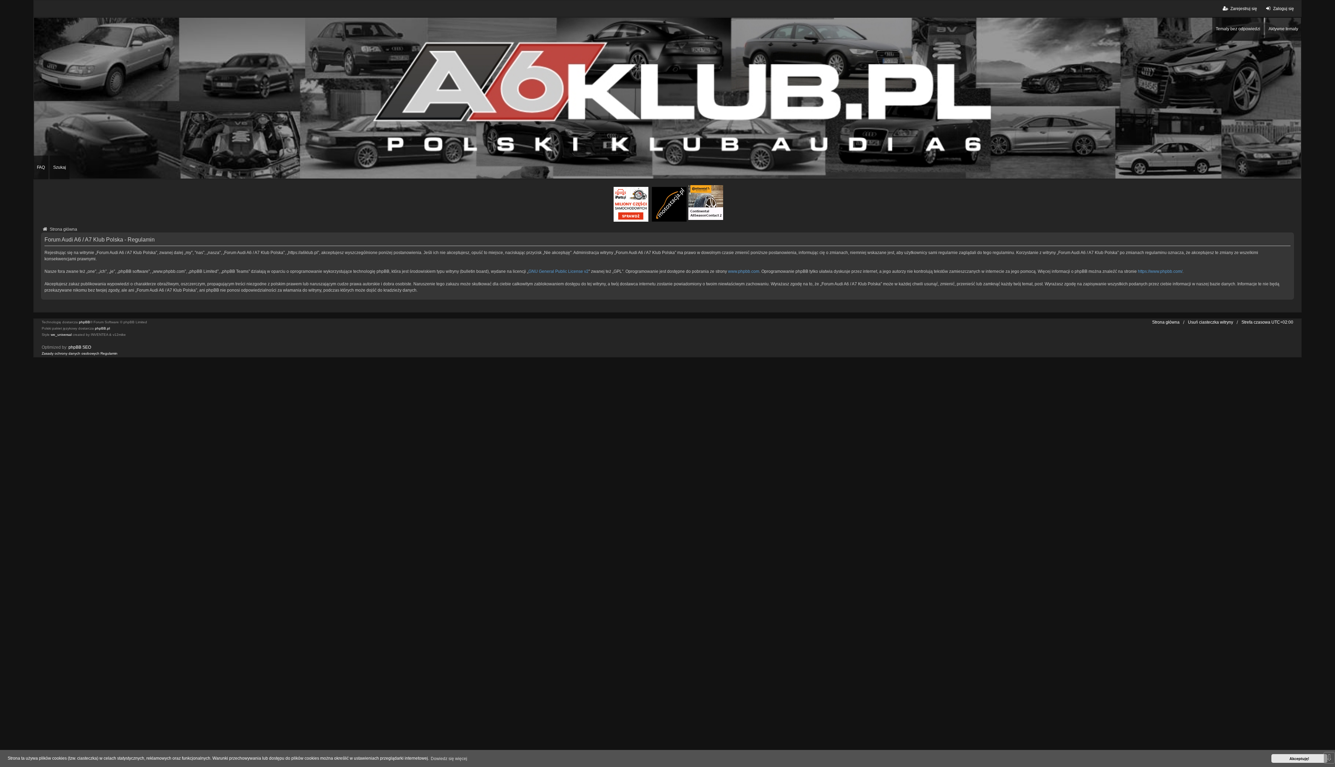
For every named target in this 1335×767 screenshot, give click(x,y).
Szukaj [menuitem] (59, 167)
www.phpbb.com (743, 271)
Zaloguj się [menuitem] (1283, 8)
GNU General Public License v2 (558, 271)
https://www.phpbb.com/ (1160, 271)
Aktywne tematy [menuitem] (1283, 28)
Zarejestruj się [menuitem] (1243, 8)
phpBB (84, 322)
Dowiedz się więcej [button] (449, 758)
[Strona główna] (667, 98)
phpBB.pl (102, 328)
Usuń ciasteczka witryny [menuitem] (1210, 322)
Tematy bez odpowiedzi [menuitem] (1238, 28)
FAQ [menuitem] (41, 167)
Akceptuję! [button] (1299, 759)
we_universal (61, 335)
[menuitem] (70, 353)
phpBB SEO (79, 347)
